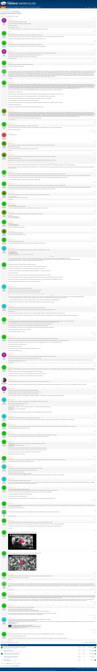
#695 (95, 572)
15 (11, 16)
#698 (95, 603)
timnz (93, 648)
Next (16, 16)
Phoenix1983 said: (11, 424)
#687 (95, 464)
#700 (95, 632)
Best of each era (7, 659)
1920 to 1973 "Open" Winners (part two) (12, 653)
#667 (95, 210)
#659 (95, 122)
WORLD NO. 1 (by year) (8, 650)
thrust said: (10, 33)
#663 (95, 170)
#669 (95, 229)
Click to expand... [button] (52, 163)
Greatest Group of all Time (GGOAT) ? (11, 656)
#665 (95, 191)
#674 (95, 304)
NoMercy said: (11, 124)
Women (32, 7)
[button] (12, 7)
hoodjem (5, 651)
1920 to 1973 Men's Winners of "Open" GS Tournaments (15, 647)
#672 (95, 262)
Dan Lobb (92, 651)
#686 (95, 456)
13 (8, 16)
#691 (95, 510)
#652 (95, 31)
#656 (95, 69)
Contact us (78, 668)
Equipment (23, 7)
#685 (95, 439)
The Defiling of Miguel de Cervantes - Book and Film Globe (22, 625)
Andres (93, 657)
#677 (95, 352)
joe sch (5, 657)
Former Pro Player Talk (14, 648)
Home (94, 668)
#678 (95, 365)
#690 (95, 501)
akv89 (4, 660)
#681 (95, 397)
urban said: (10, 82)
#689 (95, 485)
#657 (95, 80)
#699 (95, 617)
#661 (95, 141)
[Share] (93, 18)
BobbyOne (5, 648)
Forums (3, 7)
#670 (95, 237)
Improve (37, 7)
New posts (2, 9)
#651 (95, 18)
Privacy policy (88, 668)
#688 (95, 477)
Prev (2, 16)
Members (16, 7)
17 (14, 16)
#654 (95, 49)
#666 (95, 201)
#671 (95, 246)
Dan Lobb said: (11, 20)
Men (28, 7)
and (12, 58)
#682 (95, 414)
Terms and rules (82, 668)
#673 (95, 284)
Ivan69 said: (10, 319)
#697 (95, 592)
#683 (95, 422)
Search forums (6, 9)
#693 (95, 530)
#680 (95, 386)
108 (19, 651)
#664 (95, 181)
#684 (95, 431)
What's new (9, 7)
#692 (95, 518)
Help (91, 668)
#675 (95, 317)
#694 (95, 551)
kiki (93, 660)
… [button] (5, 16)
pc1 (1, 14)
